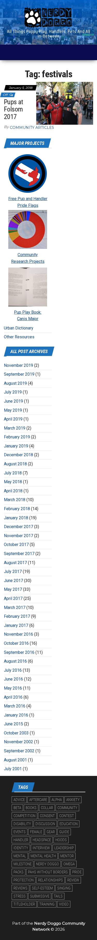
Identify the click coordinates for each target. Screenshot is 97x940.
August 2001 (15, 759)
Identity (20, 848)
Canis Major (27, 318)
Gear (51, 832)
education (68, 824)
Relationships (50, 880)
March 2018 (14, 499)
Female (36, 832)
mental (19, 856)
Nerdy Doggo (47, 864)
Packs (18, 872)
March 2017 (14, 607)
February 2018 (17, 508)
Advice (19, 799)
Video (64, 904)
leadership (64, 848)
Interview (41, 848)
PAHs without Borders (48, 872)
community (67, 807)
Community (28, 254)
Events (19, 832)
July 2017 (13, 571)
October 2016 (16, 643)
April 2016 (13, 697)
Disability (22, 824)
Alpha (56, 799)
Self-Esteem (42, 888)
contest (66, 815)
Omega (69, 864)
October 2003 (16, 733)
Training (47, 904)
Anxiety (73, 799)
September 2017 (19, 553)
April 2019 (13, 419)
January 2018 (16, 517)
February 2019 (17, 436)
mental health (43, 856)
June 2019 (13, 401)
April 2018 (13, 490)
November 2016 (18, 634)
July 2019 (13, 392)
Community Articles (32, 127)
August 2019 (15, 383)
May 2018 (13, 481)
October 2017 (16, 544)
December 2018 (18, 454)
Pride (76, 872)
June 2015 (13, 723)
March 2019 (14, 428)
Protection (23, 880)
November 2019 (18, 365)
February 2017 (17, 616)
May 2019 (13, 410)
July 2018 (13, 473)
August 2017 (15, 562)
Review (73, 880)
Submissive (39, 896)
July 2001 (13, 768)
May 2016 (13, 688)
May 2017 (13, 589)
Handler (20, 840)
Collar (47, 807)
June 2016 (13, 679)
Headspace (42, 840)
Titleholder (24, 904)
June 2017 (13, 580)
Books (31, 807)
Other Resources (19, 336)
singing (64, 888)
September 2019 (19, 374)
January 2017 (16, 625)
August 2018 (15, 463)
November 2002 (18, 741)
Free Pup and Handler (27, 198)
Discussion (45, 824)
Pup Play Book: (27, 312)
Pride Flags (27, 205)
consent (47, 815)
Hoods (61, 840)
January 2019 (16, 446)
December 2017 (18, 526)
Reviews (20, 888)
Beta (17, 807)
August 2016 (15, 661)
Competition (24, 815)
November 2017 (18, 535)
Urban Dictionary (18, 328)
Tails (58, 896)
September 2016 (19, 652)
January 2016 (16, 715)
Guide (64, 832)
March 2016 (14, 706)
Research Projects (27, 261)
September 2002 (19, 750)
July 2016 (13, 670)
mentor (67, 856)
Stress (19, 896)
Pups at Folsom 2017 (13, 109)
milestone (22, 864)
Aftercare (38, 799)
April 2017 (13, 598)
